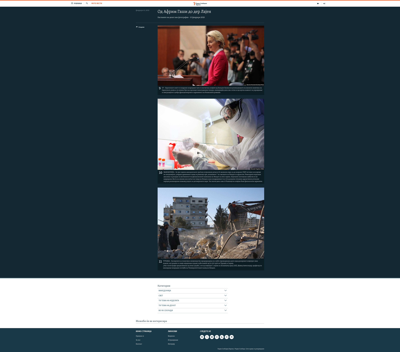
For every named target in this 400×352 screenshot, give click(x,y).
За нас (138, 340)
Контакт (139, 344)
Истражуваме (173, 340)
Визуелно (171, 336)
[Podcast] (227, 337)
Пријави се (140, 336)
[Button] (140, 28)
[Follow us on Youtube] (212, 337)
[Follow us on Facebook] (202, 337)
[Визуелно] (318, 3)
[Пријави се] (232, 337)
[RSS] (222, 337)
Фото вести (96, 3)
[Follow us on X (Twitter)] (207, 337)
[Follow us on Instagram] (217, 337)
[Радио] (324, 3)
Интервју (171, 344)
